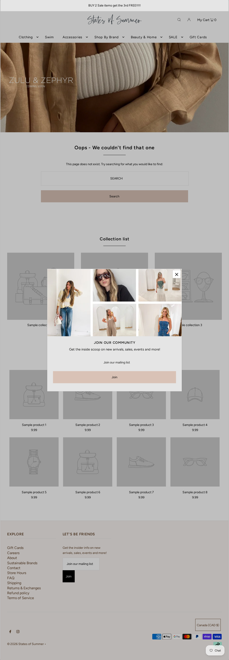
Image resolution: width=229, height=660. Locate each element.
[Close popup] (176, 274)
